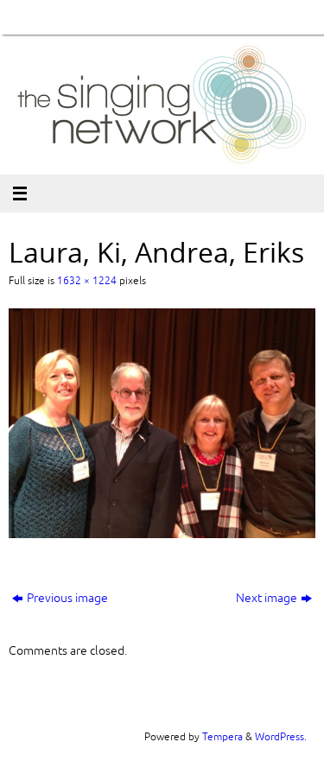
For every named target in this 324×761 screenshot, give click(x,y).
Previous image (67, 598)
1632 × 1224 (87, 281)
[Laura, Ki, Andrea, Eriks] (162, 423)
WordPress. (281, 737)
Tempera (222, 737)
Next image (266, 598)
